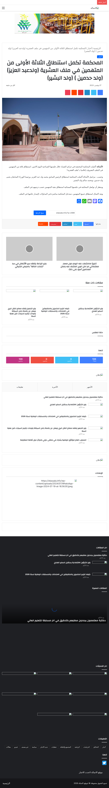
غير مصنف (24, 747)
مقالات (8, 747)
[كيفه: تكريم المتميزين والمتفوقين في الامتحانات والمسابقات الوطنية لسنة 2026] (54, 297)
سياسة (34, 747)
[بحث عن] (105, 9)
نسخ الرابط (40, 213)
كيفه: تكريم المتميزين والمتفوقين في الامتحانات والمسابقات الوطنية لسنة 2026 (55, 311)
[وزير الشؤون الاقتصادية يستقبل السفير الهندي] (88, 297)
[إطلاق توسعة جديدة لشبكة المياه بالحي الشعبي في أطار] (54, 702)
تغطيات (53, 747)
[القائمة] (3, 9)
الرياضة (77, 747)
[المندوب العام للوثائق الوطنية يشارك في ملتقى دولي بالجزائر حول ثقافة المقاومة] (95, 443)
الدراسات (86, 747)
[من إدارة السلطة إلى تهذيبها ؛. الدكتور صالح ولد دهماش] (19, 702)
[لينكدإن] (87, 92)
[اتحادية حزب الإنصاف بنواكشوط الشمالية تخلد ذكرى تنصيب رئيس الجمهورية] (90, 722)
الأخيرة (55, 387)
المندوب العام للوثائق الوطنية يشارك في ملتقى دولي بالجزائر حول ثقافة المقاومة (53, 440)
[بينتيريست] (80, 92)
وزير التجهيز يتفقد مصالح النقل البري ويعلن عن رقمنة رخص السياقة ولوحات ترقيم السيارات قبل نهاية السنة (22, 312)
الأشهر (89, 387)
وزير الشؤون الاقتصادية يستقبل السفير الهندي (90, 310)
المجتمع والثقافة (65, 747)
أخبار (89, 48)
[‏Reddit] (74, 92)
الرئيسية (97, 48)
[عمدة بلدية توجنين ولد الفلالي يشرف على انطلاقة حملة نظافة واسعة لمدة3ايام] (54, 722)
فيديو (16, 747)
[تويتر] (93, 92)
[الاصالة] (95, 8)
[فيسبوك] (100, 92)
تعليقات (20, 387)
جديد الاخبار (44, 747)
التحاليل (96, 747)
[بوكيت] (67, 92)
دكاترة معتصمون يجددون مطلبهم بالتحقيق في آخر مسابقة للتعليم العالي (73, 397)
